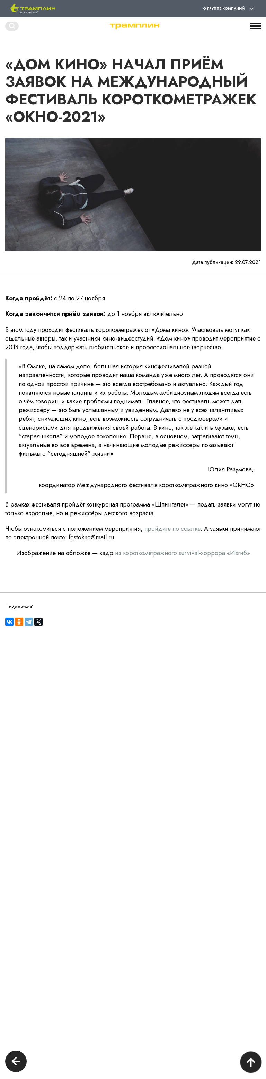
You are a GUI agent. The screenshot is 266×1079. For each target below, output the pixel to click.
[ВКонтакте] (9, 622)
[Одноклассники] (19, 622)
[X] (38, 622)
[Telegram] (29, 622)
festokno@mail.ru (91, 537)
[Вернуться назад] (16, 1062)
